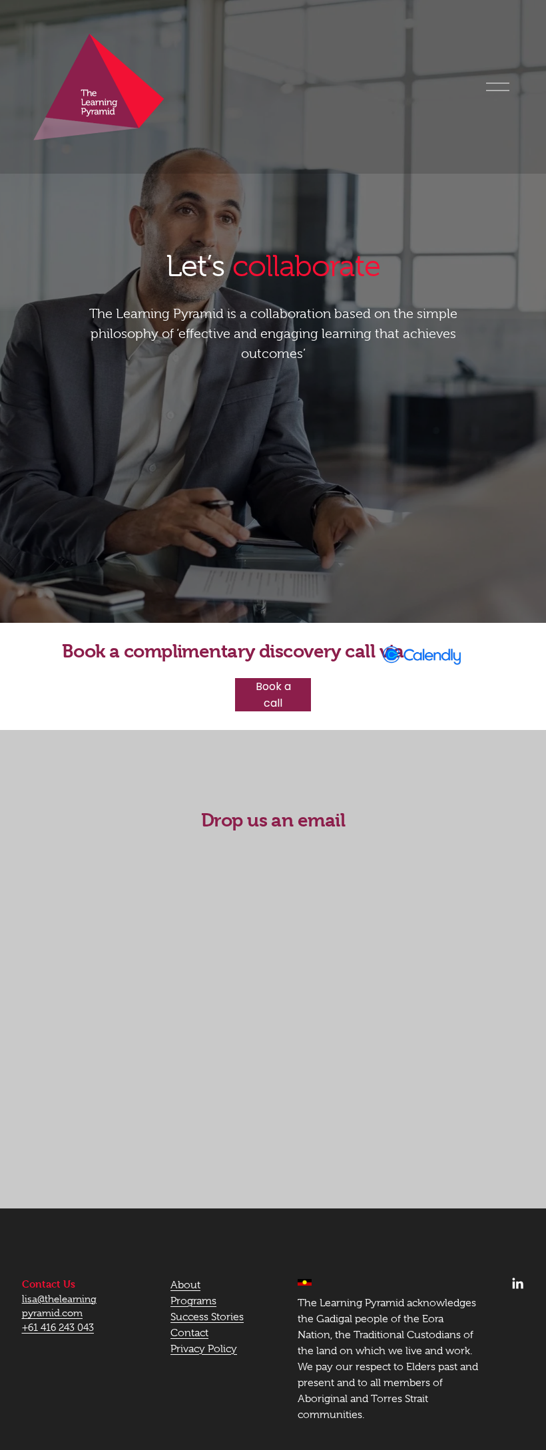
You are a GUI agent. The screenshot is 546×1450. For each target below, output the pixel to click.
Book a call (273, 695)
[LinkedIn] (517, 1283)
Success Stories (207, 1317)
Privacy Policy (203, 1349)
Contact (189, 1333)
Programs (193, 1301)
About (185, 1285)
